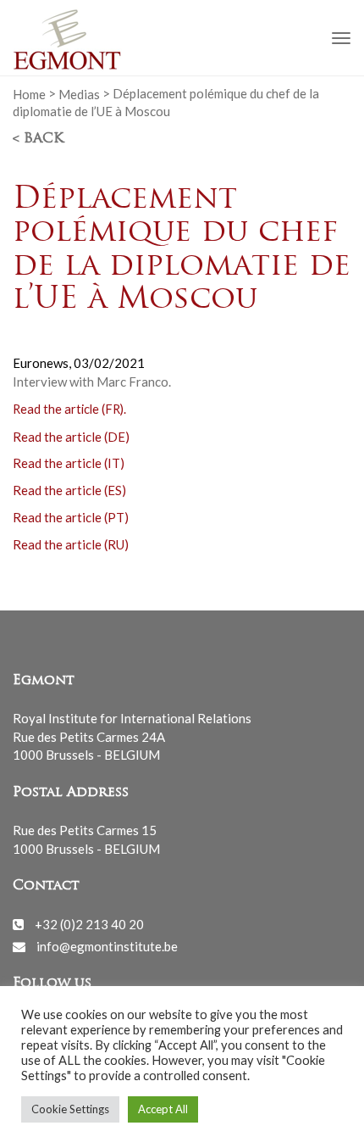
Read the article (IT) (68, 463)
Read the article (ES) (69, 490)
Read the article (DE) (71, 435)
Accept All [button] (163, 1109)
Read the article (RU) (71, 544)
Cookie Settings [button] (70, 1109)
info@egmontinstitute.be (107, 946)
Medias (79, 93)
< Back (38, 139)
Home (29, 93)
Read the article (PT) (71, 517)
